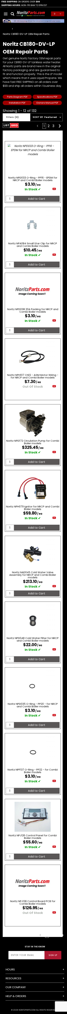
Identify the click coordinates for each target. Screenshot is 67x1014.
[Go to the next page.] (60, 125)
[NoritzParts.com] (31, 14)
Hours (10, 969)
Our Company (15, 987)
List (6, 125)
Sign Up (53, 955)
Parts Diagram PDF (17, 96)
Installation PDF (17, 102)
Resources (13, 978)
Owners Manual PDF (47, 102)
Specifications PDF (47, 96)
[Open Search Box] (12, 14)
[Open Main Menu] (5, 14)
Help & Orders (15, 996)
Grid (14, 125)
